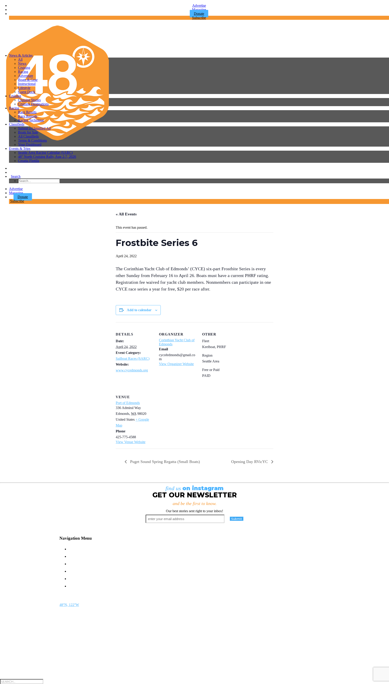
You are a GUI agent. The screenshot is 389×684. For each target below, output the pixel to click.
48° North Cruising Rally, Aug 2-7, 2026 (47, 157)
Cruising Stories (29, 100)
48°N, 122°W (69, 605)
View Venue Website (130, 442)
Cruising (24, 67)
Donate (23, 197)
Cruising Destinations (33, 104)
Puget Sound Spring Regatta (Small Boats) (164, 461)
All (20, 59)
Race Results (27, 112)
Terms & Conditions (32, 140)
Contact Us (83, 548)
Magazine (199, 9)
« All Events (126, 214)
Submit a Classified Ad (34, 128)
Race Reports (27, 116)
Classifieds (16, 124)
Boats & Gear (28, 80)
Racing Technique (31, 120)
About (76, 578)
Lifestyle (24, 88)
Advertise (199, 5)
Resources (82, 586)
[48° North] (194, 36)
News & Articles (21, 55)
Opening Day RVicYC (250, 461)
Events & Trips (19, 148)
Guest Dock (26, 92)
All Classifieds (28, 136)
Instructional (27, 84)
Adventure (25, 76)
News (22, 63)
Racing (23, 72)
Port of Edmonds (128, 403)
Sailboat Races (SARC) (132, 358)
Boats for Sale (28, 132)
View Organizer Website (176, 364)
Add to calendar (139, 310)
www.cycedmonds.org (132, 370)
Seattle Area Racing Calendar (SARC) (45, 152)
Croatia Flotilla (28, 161)
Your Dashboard (29, 144)
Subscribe (199, 18)
